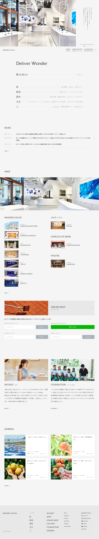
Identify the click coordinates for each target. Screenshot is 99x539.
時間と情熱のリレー (67, 106)
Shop (5, 292)
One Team (56, 106)
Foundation (53, 527)
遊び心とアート (64, 92)
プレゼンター (79, 97)
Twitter (84, 523)
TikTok (84, 529)
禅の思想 (53, 97)
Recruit (50, 513)
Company (66, 515)
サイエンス (74, 92)
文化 (18, 102)
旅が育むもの (79, 106)
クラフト (80, 92)
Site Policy (66, 521)
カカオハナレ (85, 515)
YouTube (85, 526)
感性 (18, 97)
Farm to (71, 87)
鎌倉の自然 (61, 97)
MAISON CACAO (87, 513)
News (5, 151)
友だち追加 (73, 327)
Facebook (85, 521)
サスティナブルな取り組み (75, 101)
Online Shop (52, 520)
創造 (18, 92)
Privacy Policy (67, 526)
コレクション (70, 97)
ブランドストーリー (34, 101)
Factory (51, 524)
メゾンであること (46, 101)
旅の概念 (64, 87)
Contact (66, 518)
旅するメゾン (79, 87)
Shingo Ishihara (86, 518)
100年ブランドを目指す (59, 101)
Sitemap (66, 523)
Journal (6, 485)
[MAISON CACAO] (7, 50)
